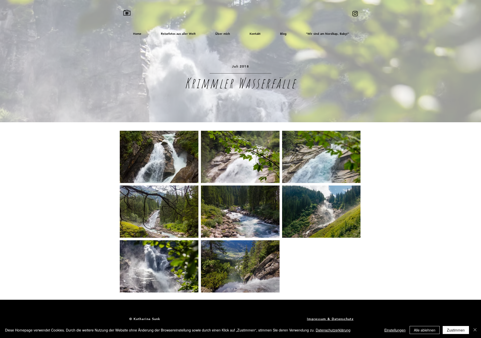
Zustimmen (456, 330)
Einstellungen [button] (395, 330)
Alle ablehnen (424, 330)
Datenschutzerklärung (333, 330)
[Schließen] (475, 330)
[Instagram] (355, 13)
